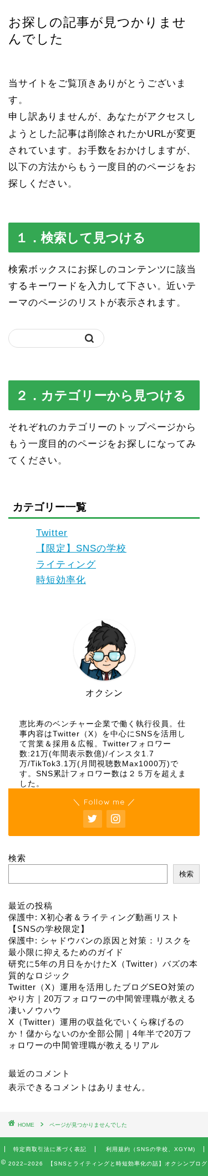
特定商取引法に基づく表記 (50, 1149)
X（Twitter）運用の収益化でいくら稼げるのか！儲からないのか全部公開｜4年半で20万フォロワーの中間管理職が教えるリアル (100, 1033)
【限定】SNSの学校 (81, 548)
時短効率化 (61, 580)
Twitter (52, 533)
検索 (17, 858)
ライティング (66, 564)
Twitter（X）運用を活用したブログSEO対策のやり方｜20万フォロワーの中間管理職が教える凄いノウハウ (102, 998)
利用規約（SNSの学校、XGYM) (150, 1149)
